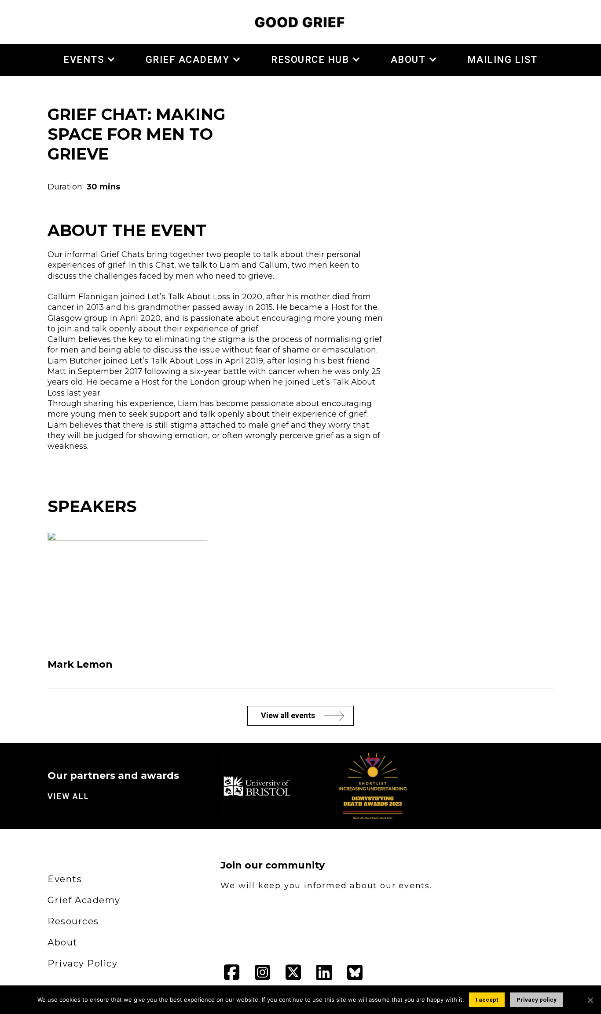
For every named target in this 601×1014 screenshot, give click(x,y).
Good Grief (300, 22)
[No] (590, 1000)
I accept (487, 999)
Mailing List (502, 59)
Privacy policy (537, 999)
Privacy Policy (82, 963)
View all (68, 796)
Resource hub (310, 59)
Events (83, 59)
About (408, 59)
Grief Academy (188, 59)
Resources (73, 921)
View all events (288, 715)
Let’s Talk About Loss (188, 297)
